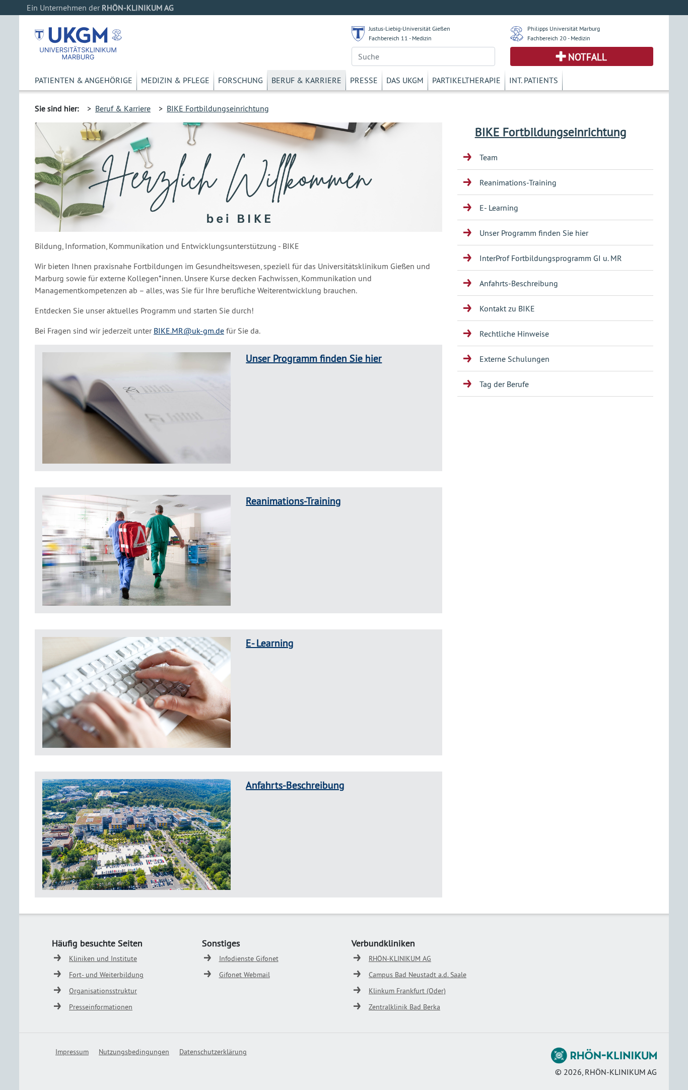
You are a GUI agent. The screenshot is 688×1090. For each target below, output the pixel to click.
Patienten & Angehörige (83, 80)
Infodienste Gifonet (249, 958)
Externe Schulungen (514, 359)
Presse (364, 80)
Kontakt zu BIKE (507, 308)
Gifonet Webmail (244, 974)
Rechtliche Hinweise (514, 334)
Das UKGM (405, 80)
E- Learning (270, 642)
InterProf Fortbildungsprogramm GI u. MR (550, 258)
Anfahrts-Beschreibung (295, 785)
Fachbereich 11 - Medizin (400, 38)
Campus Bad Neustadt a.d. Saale (417, 974)
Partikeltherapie (466, 80)
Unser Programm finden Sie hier (314, 358)
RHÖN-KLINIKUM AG (400, 958)
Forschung (240, 80)
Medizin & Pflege (175, 80)
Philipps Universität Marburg (563, 28)
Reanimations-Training (293, 500)
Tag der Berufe (504, 384)
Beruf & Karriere (306, 80)
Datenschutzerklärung (213, 1051)
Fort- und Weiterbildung (106, 974)
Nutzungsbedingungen (134, 1051)
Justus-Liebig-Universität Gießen (409, 28)
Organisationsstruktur (103, 990)
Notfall (587, 57)
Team (488, 157)
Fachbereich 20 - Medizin (558, 38)
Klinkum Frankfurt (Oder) (407, 990)
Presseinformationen (100, 1006)
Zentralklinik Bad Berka (404, 1006)
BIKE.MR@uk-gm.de (189, 331)
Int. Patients (533, 80)
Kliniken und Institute (103, 958)
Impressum (72, 1051)
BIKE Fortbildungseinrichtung (218, 108)
